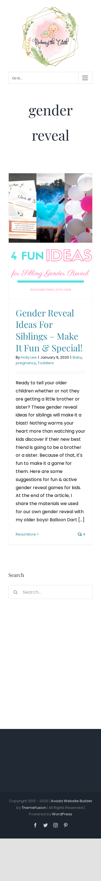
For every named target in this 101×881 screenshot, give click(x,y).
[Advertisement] (50, 662)
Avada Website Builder (71, 801)
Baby (77, 357)
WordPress (62, 814)
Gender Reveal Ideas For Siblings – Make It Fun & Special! (49, 330)
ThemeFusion (34, 807)
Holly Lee (29, 357)
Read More (26, 534)
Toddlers (46, 363)
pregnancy (26, 363)
